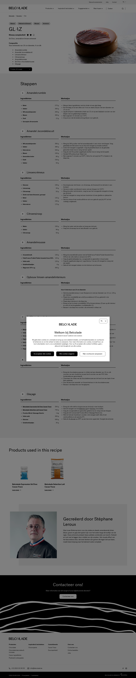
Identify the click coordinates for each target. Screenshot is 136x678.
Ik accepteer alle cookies (42, 354)
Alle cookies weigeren (66, 354)
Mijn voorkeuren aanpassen (92, 354)
